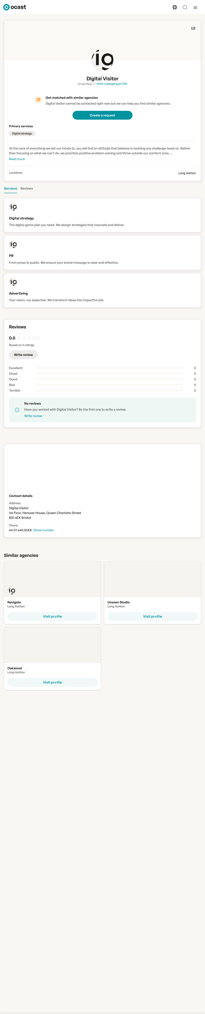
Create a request (102, 115)
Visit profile (52, 616)
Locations (16, 173)
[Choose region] (174, 7)
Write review (23, 355)
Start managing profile (111, 84)
